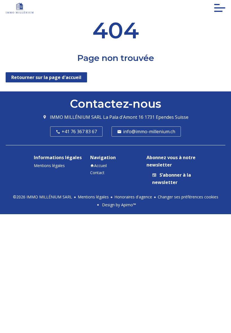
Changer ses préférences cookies (188, 197)
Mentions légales (93, 197)
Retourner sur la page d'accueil (46, 77)
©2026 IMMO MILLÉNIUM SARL (42, 197)
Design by (118, 204)
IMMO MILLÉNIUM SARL (76, 117)
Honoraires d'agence (133, 197)
